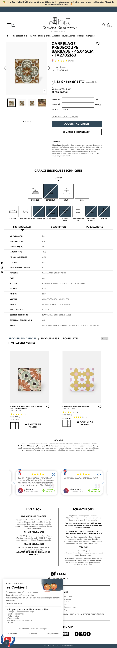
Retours (66, 602)
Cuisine (45, 304)
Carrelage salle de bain (21, 320)
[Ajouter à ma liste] (97, 44)
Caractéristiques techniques (65, 117)
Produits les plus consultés (59, 339)
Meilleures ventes (23, 343)
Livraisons (67, 599)
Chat (63, 450)
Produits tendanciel (22, 339)
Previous (103, 338)
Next (106, 338)
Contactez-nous (69, 607)
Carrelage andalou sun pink (75, 406)
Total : (55, 109)
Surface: (56, 100)
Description (58, 227)
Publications (94, 227)
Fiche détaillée (22, 227)
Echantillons (67, 596)
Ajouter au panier (76, 124)
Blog (65, 610)
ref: (53, 70)
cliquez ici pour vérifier (90, 614)
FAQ (65, 604)
